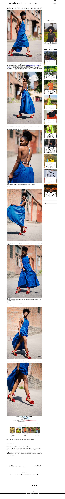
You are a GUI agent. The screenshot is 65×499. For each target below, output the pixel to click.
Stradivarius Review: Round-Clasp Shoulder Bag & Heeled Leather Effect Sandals (51, 135)
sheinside (32, 439)
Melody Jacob (15, 3)
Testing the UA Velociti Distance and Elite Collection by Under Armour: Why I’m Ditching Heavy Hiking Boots (50, 150)
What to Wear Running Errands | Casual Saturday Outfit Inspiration (37, 434)
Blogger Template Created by (32, 493)
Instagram (31, 416)
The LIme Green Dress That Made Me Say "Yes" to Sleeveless (18, 434)
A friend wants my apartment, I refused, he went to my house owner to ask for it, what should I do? (50, 180)
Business (30, 3)
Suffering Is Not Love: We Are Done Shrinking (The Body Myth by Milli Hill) (50, 62)
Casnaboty (11, 439)
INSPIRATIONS (26, 439)
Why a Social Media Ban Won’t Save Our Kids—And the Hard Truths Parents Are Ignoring (50, 165)
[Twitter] (51, 47)
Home (24, 467)
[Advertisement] (30, 480)
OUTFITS (29, 439)
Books (26, 3)
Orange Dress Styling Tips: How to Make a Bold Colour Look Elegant (25, 434)
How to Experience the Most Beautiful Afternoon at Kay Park (50, 77)
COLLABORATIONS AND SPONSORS (18, 439)
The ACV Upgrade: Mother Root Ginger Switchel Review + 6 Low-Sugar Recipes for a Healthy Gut (50, 194)
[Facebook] (50, 47)
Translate (53, 21)
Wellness (35, 3)
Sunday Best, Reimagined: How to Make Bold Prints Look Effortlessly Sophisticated (12, 435)
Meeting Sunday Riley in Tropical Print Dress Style (31, 434)
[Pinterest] (49, 47)
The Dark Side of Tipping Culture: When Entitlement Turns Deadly (50, 121)
